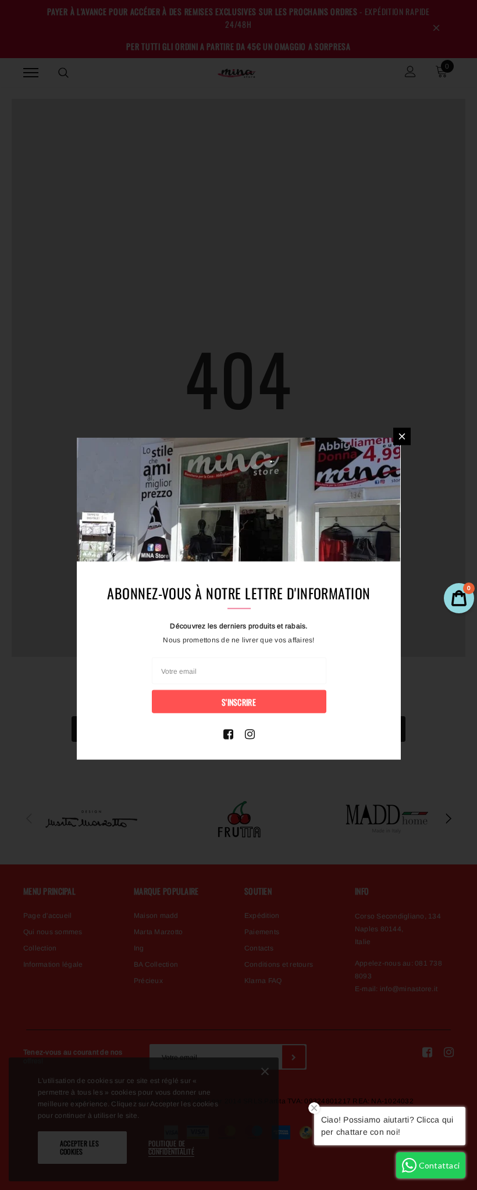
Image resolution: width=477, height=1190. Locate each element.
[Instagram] (250, 734)
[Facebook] (228, 734)
